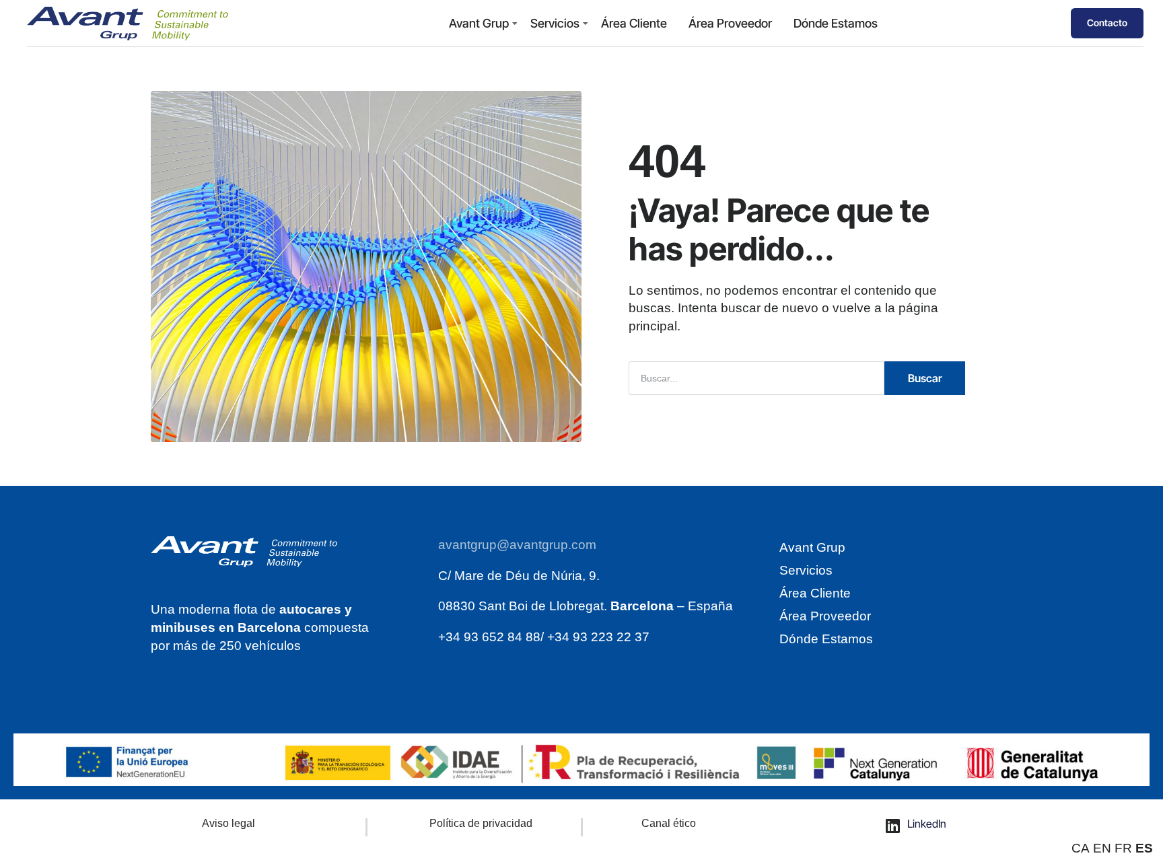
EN (1102, 848)
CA (1080, 848)
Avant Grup (479, 23)
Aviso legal (228, 823)
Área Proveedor (730, 23)
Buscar (925, 378)
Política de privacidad (480, 823)
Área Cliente (634, 23)
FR (1123, 848)
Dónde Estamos (836, 23)
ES (1144, 848)
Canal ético (668, 823)
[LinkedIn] (893, 826)
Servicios (554, 23)
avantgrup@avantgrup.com (517, 545)
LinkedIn (926, 823)
